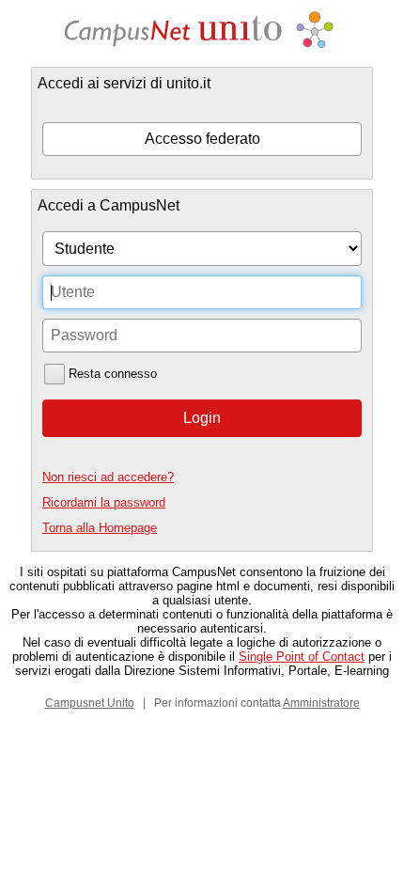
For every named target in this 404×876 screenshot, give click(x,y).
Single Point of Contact (302, 656)
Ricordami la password (103, 502)
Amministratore (321, 703)
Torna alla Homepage (99, 528)
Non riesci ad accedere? (108, 477)
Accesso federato (202, 139)
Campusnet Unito (89, 703)
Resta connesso (113, 374)
